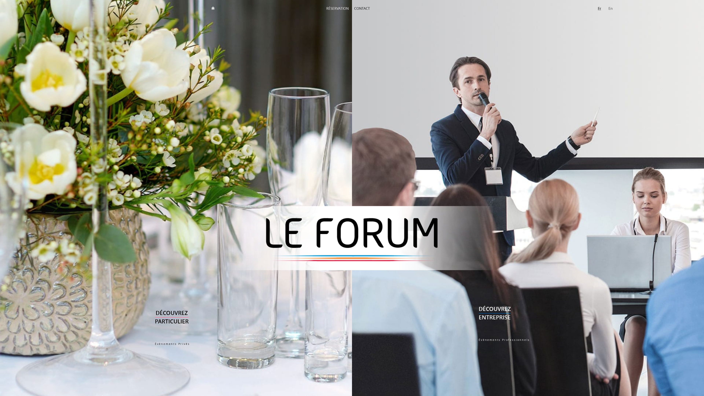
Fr (599, 8)
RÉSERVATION (337, 8)
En (610, 8)
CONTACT (362, 8)
